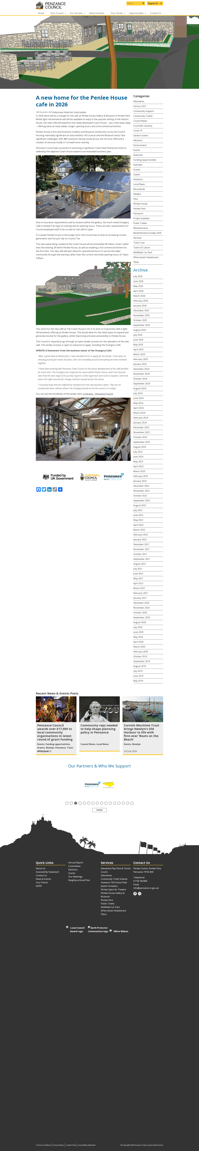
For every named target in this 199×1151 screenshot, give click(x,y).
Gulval (136, 174)
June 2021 (138, 573)
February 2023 (140, 476)
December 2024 (141, 368)
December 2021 (141, 544)
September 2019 (141, 661)
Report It (153, 3)
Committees (74, 866)
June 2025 (138, 339)
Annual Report (75, 862)
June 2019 (138, 675)
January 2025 (140, 364)
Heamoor (138, 179)
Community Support (143, 111)
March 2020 (139, 646)
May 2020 (138, 636)
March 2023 (139, 471)
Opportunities (136, 13)
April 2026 (138, 291)
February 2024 (140, 417)
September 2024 (141, 383)
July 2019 (137, 671)
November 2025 (141, 315)
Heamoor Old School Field (114, 882)
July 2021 (137, 568)
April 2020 (138, 641)
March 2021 (139, 588)
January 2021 (140, 597)
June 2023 (138, 456)
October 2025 (140, 320)
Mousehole (139, 189)
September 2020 (141, 617)
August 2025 (139, 329)
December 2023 (141, 427)
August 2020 (139, 622)
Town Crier (139, 242)
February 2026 (140, 300)
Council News (140, 120)
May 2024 (138, 403)
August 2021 (139, 563)
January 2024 (140, 422)
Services (137, 237)
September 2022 (141, 500)
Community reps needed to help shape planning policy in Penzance (99, 728)
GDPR (39, 885)
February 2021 (140, 593)
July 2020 (137, 627)
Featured (137, 154)
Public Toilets (140, 223)
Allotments (138, 101)
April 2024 (138, 407)
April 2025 (138, 349)
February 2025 (140, 359)
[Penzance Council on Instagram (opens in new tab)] (139, 893)
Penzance (138, 213)
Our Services (76, 13)
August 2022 (139, 505)
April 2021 (138, 583)
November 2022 (141, 490)
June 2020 (138, 632)
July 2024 (137, 393)
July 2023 (137, 451)
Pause (99, 810)
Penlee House (58, 112)
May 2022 (138, 520)
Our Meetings (75, 876)
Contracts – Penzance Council (98, 393)
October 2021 (140, 554)
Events (136, 150)
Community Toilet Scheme (114, 878)
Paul (135, 198)
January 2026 (140, 305)
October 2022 (140, 495)
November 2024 (141, 373)
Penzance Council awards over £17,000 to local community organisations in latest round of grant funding (55, 732)
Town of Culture (141, 247)
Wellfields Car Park (142, 252)
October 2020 (140, 612)
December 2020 (141, 602)
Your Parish (117, 13)
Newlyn (137, 193)
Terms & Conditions (43, 1145)
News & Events (96, 13)
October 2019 (140, 656)
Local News (139, 184)
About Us (40, 868)
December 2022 (141, 485)
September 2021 (141, 558)
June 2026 (138, 281)
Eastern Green (140, 135)
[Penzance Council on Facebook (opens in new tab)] (135, 893)
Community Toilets (143, 116)
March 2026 (139, 295)
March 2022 (139, 529)
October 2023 (140, 437)
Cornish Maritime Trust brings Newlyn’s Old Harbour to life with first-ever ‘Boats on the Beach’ (141, 732)
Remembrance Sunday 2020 (147, 232)
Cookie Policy (71, 1145)
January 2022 (140, 539)
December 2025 (141, 310)
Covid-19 (137, 130)
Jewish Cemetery (109, 885)
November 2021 (141, 549)
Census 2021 (139, 106)
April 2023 (138, 466)
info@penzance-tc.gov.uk (146, 888)
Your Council (56, 13)
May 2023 (138, 461)
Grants (136, 169)
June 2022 (138, 515)
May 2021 (138, 578)
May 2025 (138, 344)
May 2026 (138, 286)
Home (41, 13)
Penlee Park (68, 112)
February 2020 (140, 651)
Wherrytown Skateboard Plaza (145, 260)
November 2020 (141, 607)
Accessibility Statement (47, 871)
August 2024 (139, 388)
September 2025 (141, 325)
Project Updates (80, 112)
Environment (139, 145)
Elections (137, 140)
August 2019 (139, 666)
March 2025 (139, 354)
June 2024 (138, 398)
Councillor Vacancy (142, 125)
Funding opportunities (144, 159)
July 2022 (137, 510)
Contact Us (155, 13)
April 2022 (138, 524)
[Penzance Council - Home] (99, 5)
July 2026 (137, 276)
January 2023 (140, 481)
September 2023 (141, 442)
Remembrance (140, 228)
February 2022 (140, 534)
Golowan (137, 164)
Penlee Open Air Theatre (113, 889)
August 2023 (139, 446)
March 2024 (139, 412)
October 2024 (140, 378)
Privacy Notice (58, 1145)
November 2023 (141, 432)
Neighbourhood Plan (79, 880)
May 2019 (138, 680)
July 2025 (137, 334)
